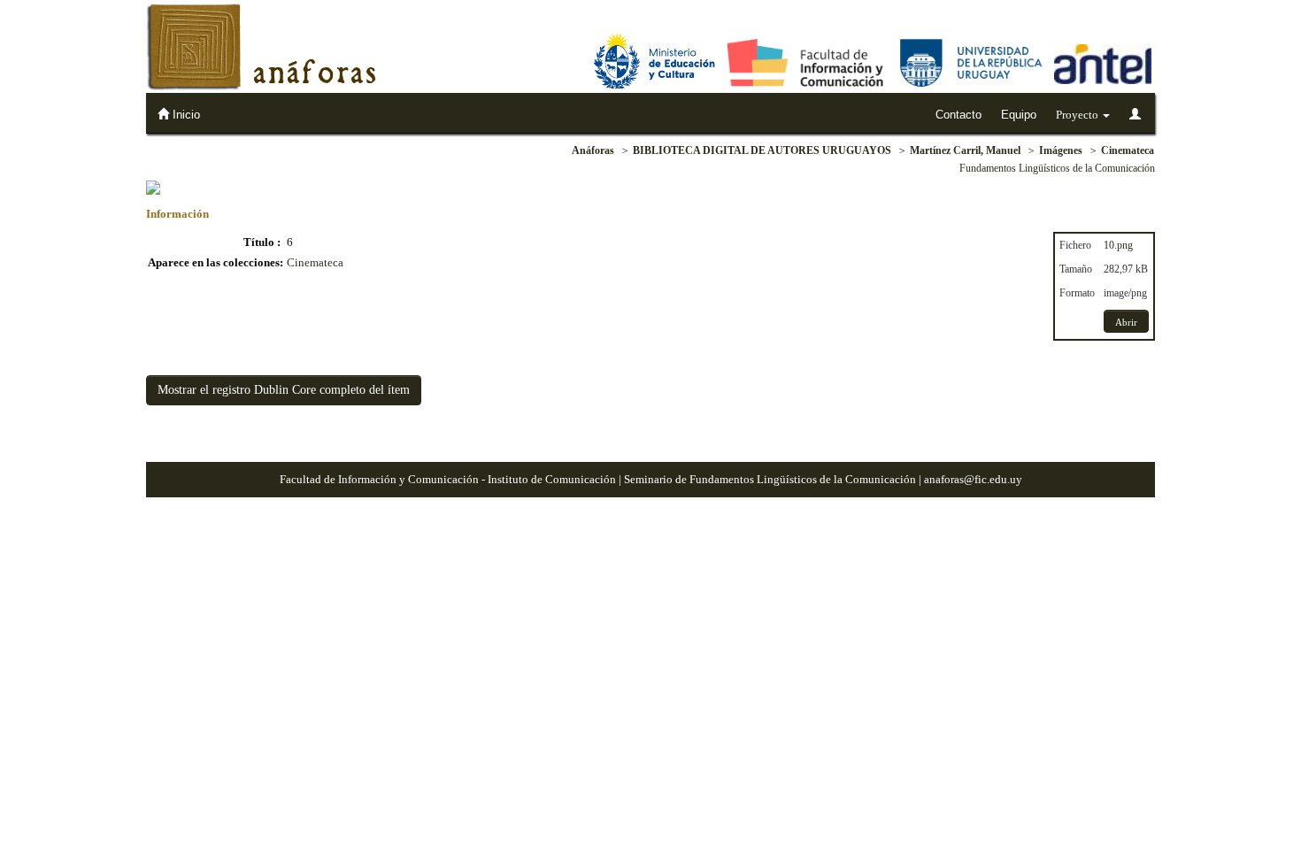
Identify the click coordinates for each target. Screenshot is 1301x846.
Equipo (1018, 114)
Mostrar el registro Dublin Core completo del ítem (284, 389)
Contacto (958, 114)
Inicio (184, 114)
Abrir (1126, 322)
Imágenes (1060, 150)
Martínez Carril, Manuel (965, 150)
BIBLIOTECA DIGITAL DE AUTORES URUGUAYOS (762, 150)
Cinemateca (1127, 150)
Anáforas (593, 150)
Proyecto (1078, 114)
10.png (1118, 245)
